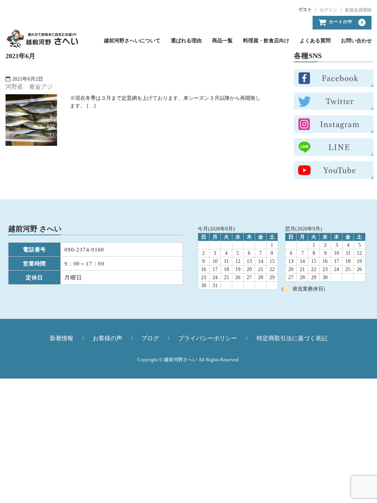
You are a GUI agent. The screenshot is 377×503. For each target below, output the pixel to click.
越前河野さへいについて (132, 40)
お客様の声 (107, 338)
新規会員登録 (358, 10)
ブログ (150, 338)
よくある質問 (315, 40)
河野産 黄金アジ (29, 87)
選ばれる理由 (186, 40)
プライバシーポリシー (207, 338)
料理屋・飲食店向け (266, 40)
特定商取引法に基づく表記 (292, 338)
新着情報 (61, 338)
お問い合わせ (356, 40)
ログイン (328, 10)
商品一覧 (222, 40)
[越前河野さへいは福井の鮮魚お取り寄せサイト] (42, 40)
